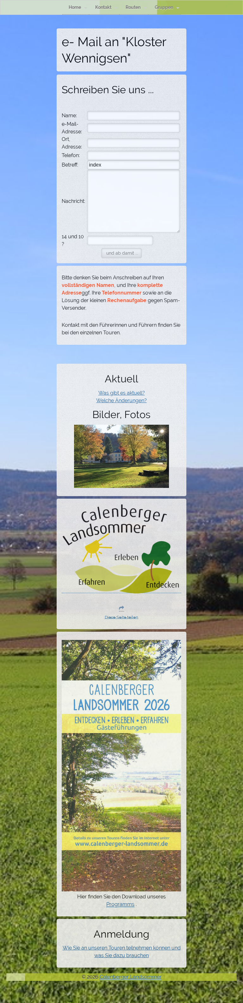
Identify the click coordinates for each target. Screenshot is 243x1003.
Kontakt (103, 7)
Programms (120, 904)
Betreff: (70, 165)
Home (75, 7)
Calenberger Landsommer (131, 977)
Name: (69, 115)
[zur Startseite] (121, 590)
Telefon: (71, 155)
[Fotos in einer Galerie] (121, 484)
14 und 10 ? (73, 240)
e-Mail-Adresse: (72, 128)
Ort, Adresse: (72, 143)
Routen (133, 7)
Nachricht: (73, 201)
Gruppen (164, 7)
